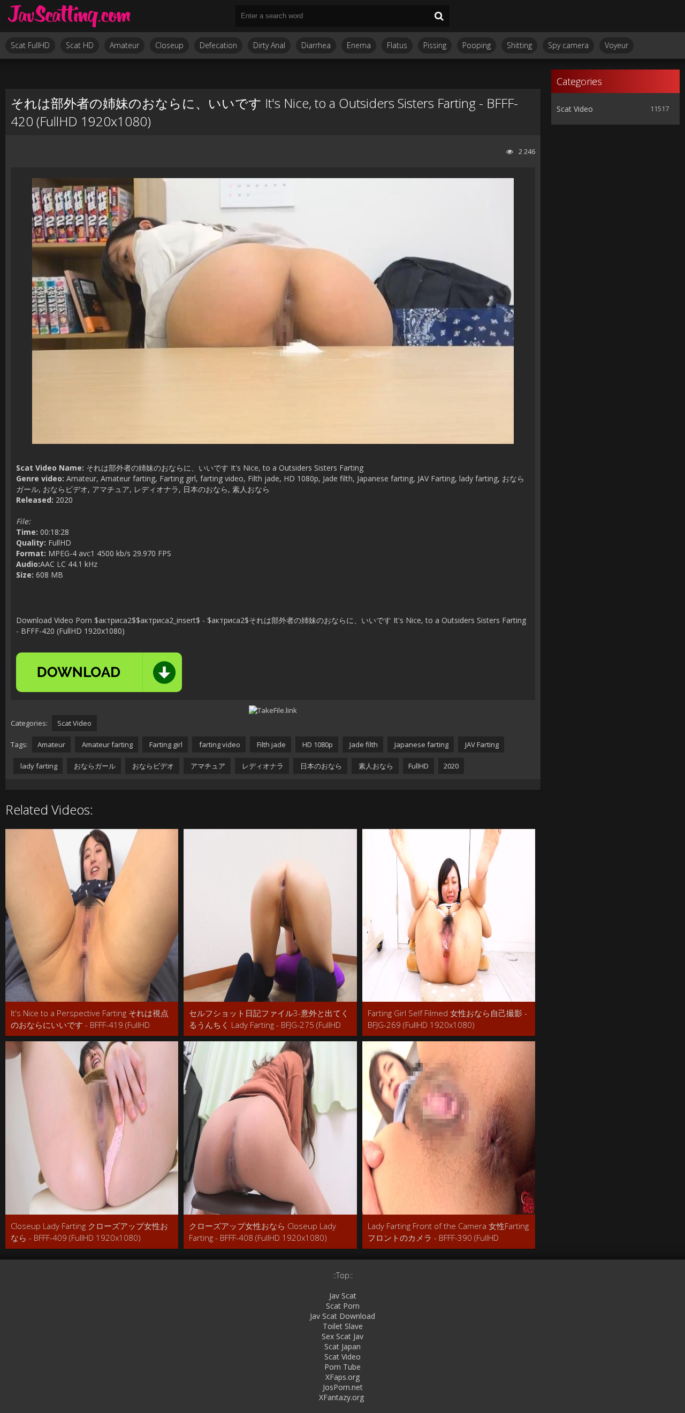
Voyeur (616, 45)
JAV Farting (481, 744)
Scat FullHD (30, 45)
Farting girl (165, 744)
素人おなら (375, 766)
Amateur (124, 45)
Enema (359, 45)
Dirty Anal (269, 45)
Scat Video (74, 723)
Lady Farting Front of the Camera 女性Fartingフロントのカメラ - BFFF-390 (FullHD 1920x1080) (448, 1231)
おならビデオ (152, 766)
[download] (99, 672)
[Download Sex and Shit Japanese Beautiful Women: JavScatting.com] (69, 16)
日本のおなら (320, 766)
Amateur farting (106, 744)
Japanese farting (420, 744)
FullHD (418, 766)
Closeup (169, 45)
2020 (451, 766)
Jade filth (363, 744)
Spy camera (568, 45)
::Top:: (343, 1275)
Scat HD (80, 45)
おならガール (94, 766)
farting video (218, 744)
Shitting (519, 45)
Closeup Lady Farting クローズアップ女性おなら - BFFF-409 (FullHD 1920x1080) (89, 1231)
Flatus (397, 45)
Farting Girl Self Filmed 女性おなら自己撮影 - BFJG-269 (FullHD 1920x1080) (447, 1019)
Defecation (218, 45)
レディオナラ (262, 766)
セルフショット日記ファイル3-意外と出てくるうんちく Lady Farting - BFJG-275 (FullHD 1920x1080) (269, 1019)
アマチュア (207, 766)
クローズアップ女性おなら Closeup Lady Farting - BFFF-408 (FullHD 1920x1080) (262, 1231)
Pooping (476, 45)
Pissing (434, 45)
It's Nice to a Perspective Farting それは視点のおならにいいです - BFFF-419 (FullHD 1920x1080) (90, 1019)
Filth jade (270, 744)
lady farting (38, 766)
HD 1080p (317, 744)
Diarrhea (316, 45)
